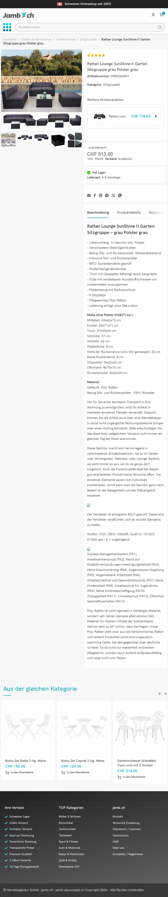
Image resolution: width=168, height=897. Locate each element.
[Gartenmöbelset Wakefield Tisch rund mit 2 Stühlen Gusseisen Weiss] (88, 727)
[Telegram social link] (107, 195)
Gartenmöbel (65, 40)
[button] (23, 772)
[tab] (98, 212)
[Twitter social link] (113, 195)
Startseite (9, 40)
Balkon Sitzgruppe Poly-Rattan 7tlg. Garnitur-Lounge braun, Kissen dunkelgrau (143, 765)
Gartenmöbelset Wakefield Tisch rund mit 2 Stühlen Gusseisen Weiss (84, 765)
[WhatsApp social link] (120, 195)
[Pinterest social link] (100, 195)
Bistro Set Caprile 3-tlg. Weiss (31, 761)
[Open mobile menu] (7, 27)
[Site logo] (18, 14)
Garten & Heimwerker (36, 40)
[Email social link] (89, 195)
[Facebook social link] (94, 195)
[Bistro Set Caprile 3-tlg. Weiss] (32, 727)
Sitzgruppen (88, 40)
